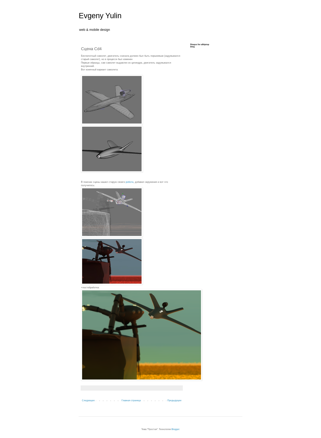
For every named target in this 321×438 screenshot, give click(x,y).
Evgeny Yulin (100, 16)
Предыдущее (174, 400)
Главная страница (131, 400)
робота (129, 182)
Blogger (175, 429)
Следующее (88, 400)
